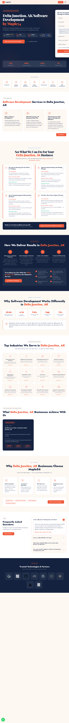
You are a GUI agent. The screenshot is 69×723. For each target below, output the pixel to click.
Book (61, 2)
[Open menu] (65, 2)
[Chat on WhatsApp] (3, 719)
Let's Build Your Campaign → (13, 280)
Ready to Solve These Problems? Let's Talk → (51, 225)
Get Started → (61, 134)
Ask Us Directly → (8, 533)
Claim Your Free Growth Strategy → (14, 41)
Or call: (31, 41)
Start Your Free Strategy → (56, 502)
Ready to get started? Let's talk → (43, 532)
